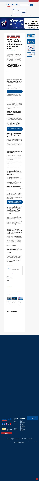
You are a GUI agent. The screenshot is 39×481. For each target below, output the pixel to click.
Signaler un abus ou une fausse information (6, 433)
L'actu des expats (9, 286)
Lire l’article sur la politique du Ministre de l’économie (13, 61)
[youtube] (10, 424)
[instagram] (6, 424)
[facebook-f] (2, 424)
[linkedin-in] (4, 424)
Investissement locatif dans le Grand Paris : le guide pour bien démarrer (9, 303)
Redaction (14, 50)
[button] (37, 479)
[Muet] (22, 12)
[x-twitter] (8, 424)
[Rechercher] (31, 5)
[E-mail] (12, 273)
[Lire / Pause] (14, 12)
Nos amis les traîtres (10, 291)
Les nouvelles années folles (18, 291)
